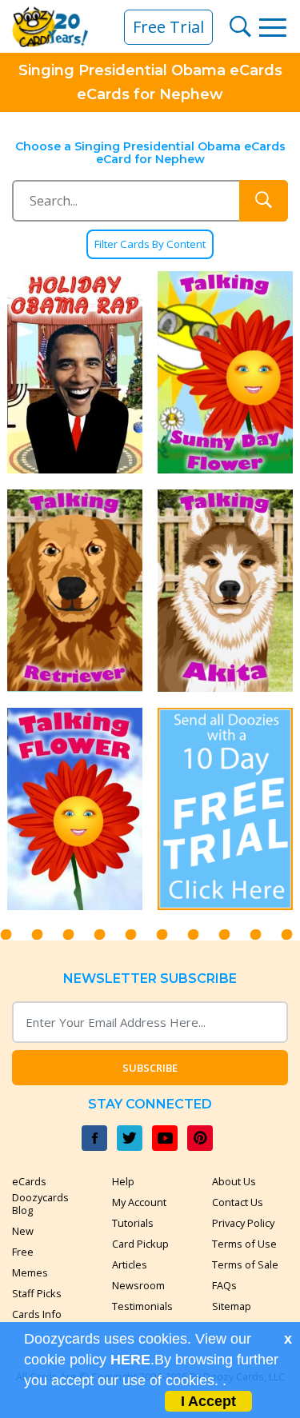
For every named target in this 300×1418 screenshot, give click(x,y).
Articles (129, 1264)
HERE (130, 1360)
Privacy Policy (243, 1222)
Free (23, 1251)
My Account (139, 1202)
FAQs (224, 1285)
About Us (234, 1181)
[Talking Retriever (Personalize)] (75, 590)
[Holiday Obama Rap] (75, 372)
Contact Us (237, 1202)
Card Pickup (140, 1243)
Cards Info (37, 1314)
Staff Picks (37, 1293)
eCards (29, 1181)
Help (123, 1181)
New (23, 1230)
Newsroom (138, 1285)
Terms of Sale (245, 1264)
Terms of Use (244, 1243)
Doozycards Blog (40, 1203)
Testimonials (142, 1306)
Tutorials (133, 1222)
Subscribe (150, 1068)
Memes (30, 1272)
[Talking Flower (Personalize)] (75, 809)
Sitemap (231, 1306)
